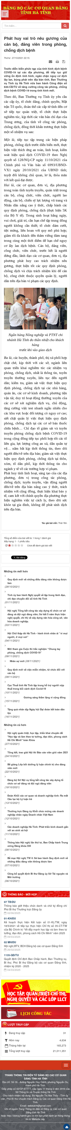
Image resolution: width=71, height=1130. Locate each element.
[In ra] (58, 61)
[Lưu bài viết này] (64, 61)
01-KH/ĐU (10, 918)
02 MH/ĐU (10, 942)
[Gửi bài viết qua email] (51, 61)
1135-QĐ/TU (11, 955)
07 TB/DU (9, 902)
